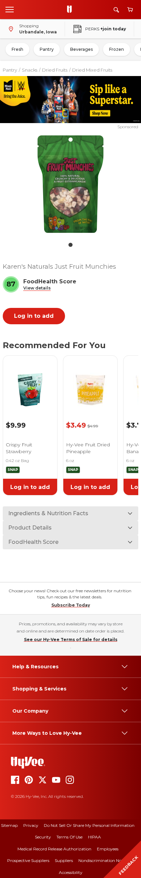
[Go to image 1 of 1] (70, 245)
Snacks (29, 70)
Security (43, 836)
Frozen (116, 49)
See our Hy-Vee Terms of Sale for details (70, 639)
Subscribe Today (70, 605)
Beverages (81, 49)
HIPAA (94, 836)
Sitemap (9, 825)
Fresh (17, 49)
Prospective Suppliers (28, 860)
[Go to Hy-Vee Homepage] (71, 9)
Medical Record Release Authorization (54, 848)
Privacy (30, 825)
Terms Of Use (69, 836)
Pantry (47, 49)
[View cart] (130, 9)
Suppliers (64, 860)
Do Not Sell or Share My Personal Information (89, 825)
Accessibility (70, 872)
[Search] (116, 10)
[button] (37, 288)
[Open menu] (9, 9)
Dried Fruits (54, 70)
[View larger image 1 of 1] (70, 184)
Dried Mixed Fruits (92, 70)
